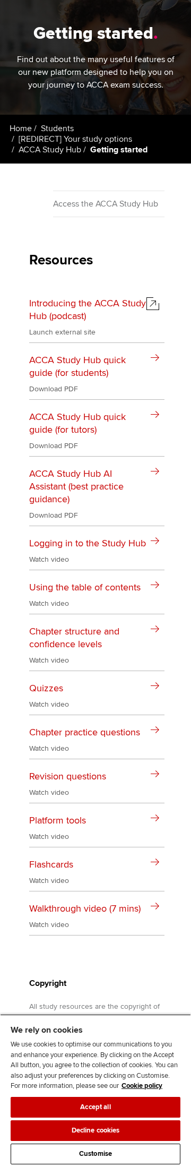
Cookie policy (141, 1086)
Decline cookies (96, 1130)
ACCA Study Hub (50, 149)
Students (57, 128)
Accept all (95, 1107)
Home (21, 128)
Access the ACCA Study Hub (105, 204)
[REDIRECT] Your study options (75, 139)
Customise (95, 1153)
